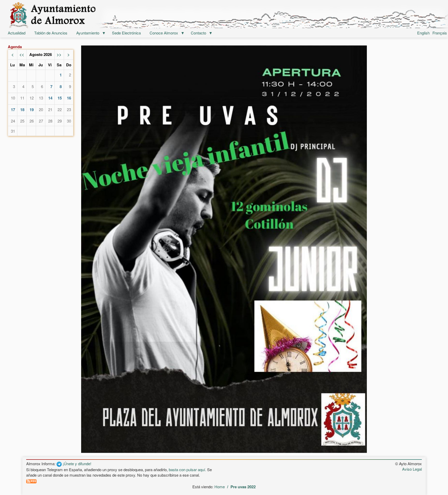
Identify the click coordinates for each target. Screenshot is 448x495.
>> (59, 54)
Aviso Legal (412, 469)
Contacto (198, 32)
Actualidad (16, 32)
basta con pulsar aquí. (187, 469)
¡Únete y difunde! (76, 463)
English (423, 32)
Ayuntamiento (87, 32)
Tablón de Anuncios (50, 32)
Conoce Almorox (164, 32)
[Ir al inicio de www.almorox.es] (224, 14)
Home (219, 486)
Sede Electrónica (126, 32)
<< (21, 54)
